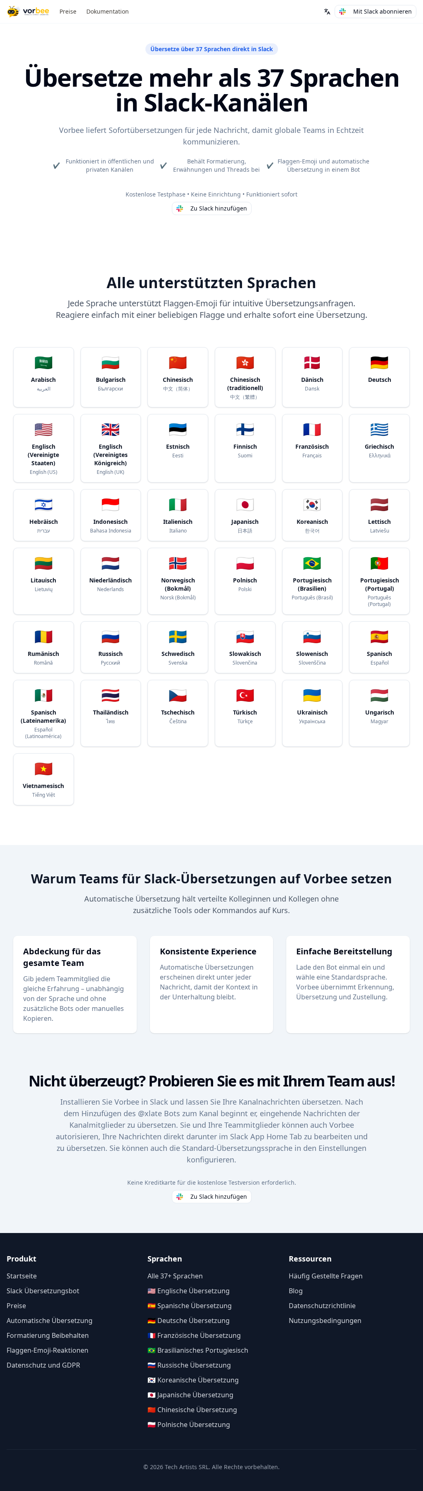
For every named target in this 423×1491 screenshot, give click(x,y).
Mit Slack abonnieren (382, 11)
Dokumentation (107, 11)
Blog (296, 1290)
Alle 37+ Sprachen (175, 1275)
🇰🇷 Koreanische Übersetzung (193, 1379)
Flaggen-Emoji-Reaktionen (47, 1350)
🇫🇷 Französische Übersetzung (194, 1335)
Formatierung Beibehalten (48, 1335)
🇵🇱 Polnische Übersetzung (188, 1424)
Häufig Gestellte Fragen (326, 1275)
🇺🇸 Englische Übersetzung (188, 1290)
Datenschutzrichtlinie (322, 1305)
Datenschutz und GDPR (43, 1365)
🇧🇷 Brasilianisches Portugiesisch (197, 1350)
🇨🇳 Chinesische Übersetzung (192, 1409)
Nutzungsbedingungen (325, 1320)
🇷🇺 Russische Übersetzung (189, 1365)
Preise (67, 11)
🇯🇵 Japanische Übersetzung (190, 1394)
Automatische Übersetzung (50, 1320)
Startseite (22, 1275)
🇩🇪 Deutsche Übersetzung (188, 1320)
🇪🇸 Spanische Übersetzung (189, 1305)
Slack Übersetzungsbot (43, 1290)
